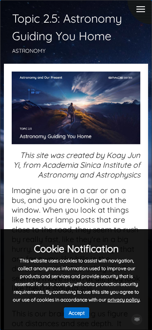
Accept (77, 313)
